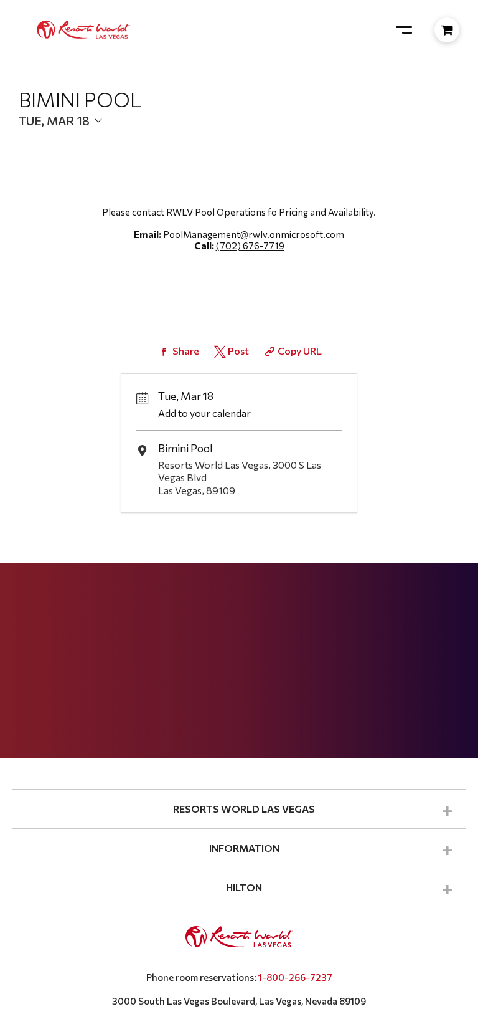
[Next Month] (221, 141)
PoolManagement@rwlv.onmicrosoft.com (253, 234)
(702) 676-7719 (250, 245)
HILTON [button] (244, 887)
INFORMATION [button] (244, 848)
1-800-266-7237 (295, 977)
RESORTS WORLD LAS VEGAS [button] (244, 809)
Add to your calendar (204, 413)
